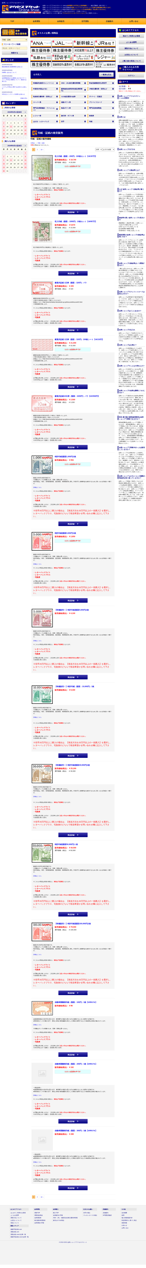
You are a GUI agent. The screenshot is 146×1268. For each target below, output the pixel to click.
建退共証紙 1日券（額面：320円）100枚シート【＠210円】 (79, 339)
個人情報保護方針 (127, 1218)
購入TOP (56, 1213)
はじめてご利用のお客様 (18, 1213)
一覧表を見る (106, 75)
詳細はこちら (37, 487)
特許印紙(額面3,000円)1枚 (65, 533)
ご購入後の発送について (131, 61)
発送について (15, 1223)
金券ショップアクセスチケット (13, 3)
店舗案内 (105, 1213)
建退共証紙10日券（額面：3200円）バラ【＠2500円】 (77, 396)
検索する (14, 53)
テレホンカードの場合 (90, 1215)
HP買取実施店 (107, 1215)
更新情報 (124, 1223)
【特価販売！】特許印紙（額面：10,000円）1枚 (74, 686)
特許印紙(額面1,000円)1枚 (65, 457)
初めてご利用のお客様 (131, 36)
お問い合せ (125, 1228)
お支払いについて (131, 55)
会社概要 (124, 1213)
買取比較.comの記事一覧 (18, 1234)
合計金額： (123, 89)
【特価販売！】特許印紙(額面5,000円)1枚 (72, 610)
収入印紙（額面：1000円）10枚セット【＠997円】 (76, 221)
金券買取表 (37, 1218)
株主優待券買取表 (39, 1220)
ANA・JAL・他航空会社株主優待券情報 (65, 1218)
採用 (123, 1215)
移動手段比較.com (16, 1229)
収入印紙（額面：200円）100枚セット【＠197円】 (76, 156)
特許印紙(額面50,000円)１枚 (66, 844)
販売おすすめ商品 (58, 1220)
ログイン (131, 75)
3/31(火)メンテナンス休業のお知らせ (13, 94)
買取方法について (131, 48)
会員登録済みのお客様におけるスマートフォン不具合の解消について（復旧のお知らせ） (14, 79)
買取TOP (37, 1213)
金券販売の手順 (58, 1215)
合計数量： (123, 86)
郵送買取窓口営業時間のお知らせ (12, 67)
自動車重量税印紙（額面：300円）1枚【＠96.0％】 (76, 1131)
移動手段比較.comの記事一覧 (20, 1237)
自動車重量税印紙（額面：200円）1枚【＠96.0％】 (76, 1064)
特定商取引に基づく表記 (129, 1220)
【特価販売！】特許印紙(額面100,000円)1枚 (73, 924)
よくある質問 (131, 42)
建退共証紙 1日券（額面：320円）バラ (71, 283)
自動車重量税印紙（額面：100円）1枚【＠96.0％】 (76, 1002)
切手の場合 (86, 1213)
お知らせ (124, 1225)
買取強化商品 (38, 1215)
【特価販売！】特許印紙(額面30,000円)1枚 (72, 765)
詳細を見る (23, 98)
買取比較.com (15, 1232)
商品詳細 (71, 212)
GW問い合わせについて (9, 72)
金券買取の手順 (39, 1223)
